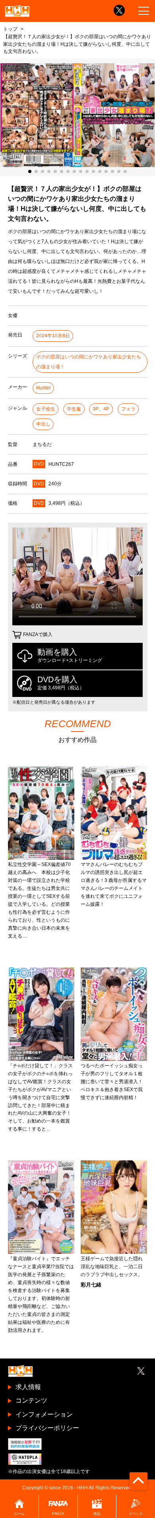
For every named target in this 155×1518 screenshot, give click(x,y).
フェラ (128, 409)
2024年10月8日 (53, 336)
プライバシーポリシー (47, 1428)
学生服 (74, 409)
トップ (10, 28)
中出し (43, 424)
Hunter (43, 388)
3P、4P (101, 409)
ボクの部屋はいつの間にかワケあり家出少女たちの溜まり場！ (88, 362)
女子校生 (45, 409)
